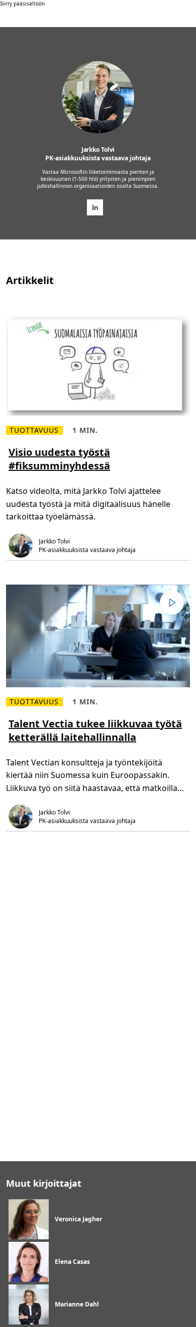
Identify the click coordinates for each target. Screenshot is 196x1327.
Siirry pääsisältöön (22, 3)
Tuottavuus (34, 430)
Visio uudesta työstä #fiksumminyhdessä (59, 458)
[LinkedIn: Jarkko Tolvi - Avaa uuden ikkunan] (95, 207)
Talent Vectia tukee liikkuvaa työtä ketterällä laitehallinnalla (95, 730)
